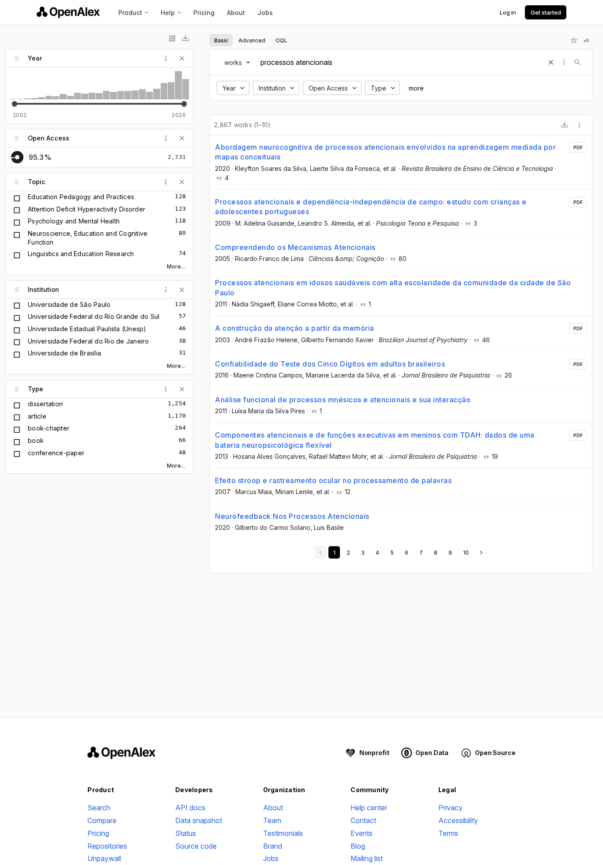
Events (361, 833)
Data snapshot (198, 820)
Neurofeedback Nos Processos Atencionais (292, 516)
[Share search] (586, 40)
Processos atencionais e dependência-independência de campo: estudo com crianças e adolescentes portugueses (371, 206)
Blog (357, 846)
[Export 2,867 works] (564, 125)
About (236, 12)
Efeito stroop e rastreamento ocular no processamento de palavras (333, 480)
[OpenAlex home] (68, 12)
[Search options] (564, 62)
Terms (448, 833)
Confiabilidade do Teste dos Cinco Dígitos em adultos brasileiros (330, 363)
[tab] (221, 40)
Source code (196, 846)
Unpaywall (104, 858)
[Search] (577, 62)
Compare (102, 820)
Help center (368, 807)
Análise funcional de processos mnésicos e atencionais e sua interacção (343, 399)
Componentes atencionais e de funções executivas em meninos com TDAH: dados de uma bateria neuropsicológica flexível (375, 440)
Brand (272, 846)
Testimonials (283, 833)
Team (272, 820)
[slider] (14, 103)
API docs (190, 807)
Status (185, 833)
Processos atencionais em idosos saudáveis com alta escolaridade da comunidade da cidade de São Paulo (393, 287)
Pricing (204, 12)
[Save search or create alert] (574, 40)
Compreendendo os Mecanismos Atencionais (295, 247)
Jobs (265, 12)
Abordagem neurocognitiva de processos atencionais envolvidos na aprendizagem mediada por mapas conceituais (385, 152)
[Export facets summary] (185, 38)
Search (98, 807)
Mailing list (366, 858)
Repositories (107, 846)
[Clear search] (551, 62)
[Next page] (481, 552)
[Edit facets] (172, 38)
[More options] (580, 125)
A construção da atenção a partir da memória (294, 328)
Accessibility (458, 820)
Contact (363, 820)
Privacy (450, 807)
